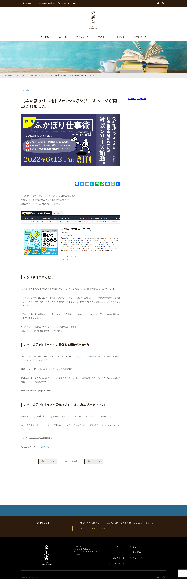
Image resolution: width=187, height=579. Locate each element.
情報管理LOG (94, 356)
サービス (45, 36)
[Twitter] (158, 3)
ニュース (63, 36)
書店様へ (102, 36)
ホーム (10, 75)
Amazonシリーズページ (50, 196)
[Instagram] (163, 3)
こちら (46, 447)
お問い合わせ (140, 36)
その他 (35, 75)
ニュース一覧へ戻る (71, 461)
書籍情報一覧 (82, 36)
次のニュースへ (93, 461)
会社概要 (120, 36)
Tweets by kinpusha (137, 99)
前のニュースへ (47, 461)
